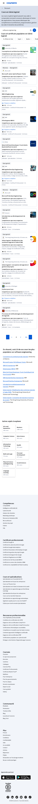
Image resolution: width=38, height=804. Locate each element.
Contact (5, 748)
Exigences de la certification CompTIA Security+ (16, 625)
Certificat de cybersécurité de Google (13, 545)
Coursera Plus (7, 667)
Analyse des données (9, 513)
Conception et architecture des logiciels (15, 357)
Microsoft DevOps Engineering (12, 381)
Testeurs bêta (7, 711)
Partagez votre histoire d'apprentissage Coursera (17, 640)
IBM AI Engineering (9, 366)
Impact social (6, 687)
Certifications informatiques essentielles (14, 628)
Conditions (6, 738)
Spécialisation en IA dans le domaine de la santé (16, 587)
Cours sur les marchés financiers (12, 596)
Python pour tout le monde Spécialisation (14, 603)
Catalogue (6, 664)
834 (26, 337)
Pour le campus (7, 682)
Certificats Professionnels (10, 669)
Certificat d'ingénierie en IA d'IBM (12, 557)
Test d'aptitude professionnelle (12, 618)
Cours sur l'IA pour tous (9, 584)
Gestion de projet (8, 523)
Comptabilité (6, 506)
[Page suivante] (30, 337)
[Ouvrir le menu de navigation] (3, 3)
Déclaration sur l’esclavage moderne (13, 758)
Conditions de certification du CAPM (13, 620)
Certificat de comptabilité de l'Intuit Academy (15, 565)
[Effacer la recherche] (30, 30)
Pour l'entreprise (7, 677)
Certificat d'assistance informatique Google (15, 550)
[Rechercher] (34, 30)
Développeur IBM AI (9, 369)
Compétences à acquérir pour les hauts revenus (16, 630)
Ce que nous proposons (9, 657)
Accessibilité (6, 745)
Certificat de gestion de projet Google (13, 552)
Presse (5, 733)
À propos (5, 654)
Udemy (5, 692)
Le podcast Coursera (8, 716)
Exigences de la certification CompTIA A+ (14, 623)
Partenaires (6, 708)
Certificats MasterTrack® (10, 672)
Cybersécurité (7, 511)
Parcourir (7, 8)
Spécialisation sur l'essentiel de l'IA (12, 579)
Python (5, 526)
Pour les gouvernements (10, 679)
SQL (4, 528)
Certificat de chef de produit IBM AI (12, 560)
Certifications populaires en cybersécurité (14, 638)
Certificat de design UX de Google (12, 555)
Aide (4, 743)
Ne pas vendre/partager (9, 760)
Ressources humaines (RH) (10, 518)
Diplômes (5, 674)
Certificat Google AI (8, 542)
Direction (5, 659)
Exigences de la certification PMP (12, 635)
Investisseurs (6, 735)
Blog (4, 713)
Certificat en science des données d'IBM (14, 562)
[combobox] (15, 30)
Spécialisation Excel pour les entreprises (14, 593)
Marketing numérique (9, 516)
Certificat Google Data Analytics (11, 547)
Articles (5, 750)
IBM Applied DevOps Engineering (13, 378)
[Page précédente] (7, 337)
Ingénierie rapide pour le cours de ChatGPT (15, 601)
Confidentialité (7, 740)
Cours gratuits (7, 689)
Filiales (5, 755)
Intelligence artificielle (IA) (10, 508)
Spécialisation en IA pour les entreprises (14, 582)
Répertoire (6, 753)
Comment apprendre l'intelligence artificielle (15, 633)
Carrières (5, 662)
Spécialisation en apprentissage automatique (15, 598)
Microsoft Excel (7, 521)
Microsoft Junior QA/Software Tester (14, 362)
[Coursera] (12, 3)
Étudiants (5, 706)
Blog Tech (5, 718)
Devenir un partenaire (9, 684)
